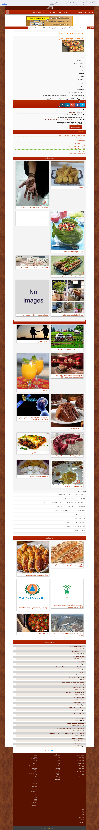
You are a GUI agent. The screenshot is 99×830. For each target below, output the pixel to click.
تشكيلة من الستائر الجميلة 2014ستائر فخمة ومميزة (73, 682)
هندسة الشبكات (34, 804)
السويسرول (82, 672)
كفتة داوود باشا (81, 140)
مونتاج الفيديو (34, 802)
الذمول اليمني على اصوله (78, 687)
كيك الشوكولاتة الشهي (75, 428)
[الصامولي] (67, 173)
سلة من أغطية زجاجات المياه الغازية (76, 708)
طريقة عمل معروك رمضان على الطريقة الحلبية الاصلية (71, 135)
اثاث (83, 814)
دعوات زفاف (34, 768)
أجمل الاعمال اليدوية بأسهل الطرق (72, 315)
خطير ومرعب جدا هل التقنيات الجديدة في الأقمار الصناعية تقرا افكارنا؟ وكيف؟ (34, 418)
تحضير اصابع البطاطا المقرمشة (77, 154)
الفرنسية (62, 120)
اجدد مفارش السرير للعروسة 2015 (77, 646)
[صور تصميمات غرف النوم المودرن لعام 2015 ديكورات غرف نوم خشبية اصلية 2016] (67, 363)
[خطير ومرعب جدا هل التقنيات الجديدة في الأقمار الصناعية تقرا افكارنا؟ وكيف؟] (33, 405)
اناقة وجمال (76, 653)
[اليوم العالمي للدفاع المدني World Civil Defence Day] (33, 592)
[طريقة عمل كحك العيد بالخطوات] (33, 467)
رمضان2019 (52, 120)
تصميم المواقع (34, 789)
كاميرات (58, 765)
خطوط (35, 776)
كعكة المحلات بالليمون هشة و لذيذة (76, 148)
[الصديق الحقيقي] (33, 332)
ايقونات (35, 771)
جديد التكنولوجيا (73, 12)
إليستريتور (35, 783)
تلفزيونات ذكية (57, 779)
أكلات (73, 120)
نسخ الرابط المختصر (75, 127)
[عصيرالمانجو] (33, 371)
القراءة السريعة (34, 788)
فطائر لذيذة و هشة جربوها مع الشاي (76, 138)
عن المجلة (82, 762)
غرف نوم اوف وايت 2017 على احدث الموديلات (34, 267)
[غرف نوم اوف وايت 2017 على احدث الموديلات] (32, 261)
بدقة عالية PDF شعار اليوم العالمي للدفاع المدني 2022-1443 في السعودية (64, 502)
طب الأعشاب (81, 773)
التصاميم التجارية (34, 760)
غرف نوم (77, 679)
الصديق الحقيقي (43, 341)
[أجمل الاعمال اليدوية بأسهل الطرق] (67, 297)
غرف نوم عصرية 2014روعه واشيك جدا (76, 677)
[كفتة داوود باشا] (33, 623)
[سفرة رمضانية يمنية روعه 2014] (67, 472)
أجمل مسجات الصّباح (80, 718)
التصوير (35, 785)
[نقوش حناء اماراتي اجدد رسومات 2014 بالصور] (32, 183)
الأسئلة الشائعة (81, 763)
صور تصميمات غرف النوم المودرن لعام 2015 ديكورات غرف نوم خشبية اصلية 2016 (69, 376)
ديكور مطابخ (81, 817)
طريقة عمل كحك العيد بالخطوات (38, 476)
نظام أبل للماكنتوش (56, 770)
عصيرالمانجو (44, 390)
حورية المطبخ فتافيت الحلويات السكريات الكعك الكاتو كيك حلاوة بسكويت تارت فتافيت (66, 733)
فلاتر (36, 797)
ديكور (77, 648)
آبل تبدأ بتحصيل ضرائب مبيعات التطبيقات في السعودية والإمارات (70, 728)
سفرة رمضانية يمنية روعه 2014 (72, 486)
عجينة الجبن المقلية (80, 143)
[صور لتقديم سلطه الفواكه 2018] (67, 230)
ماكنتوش (58, 760)
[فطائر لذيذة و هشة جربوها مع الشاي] (33, 557)
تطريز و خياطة (34, 766)
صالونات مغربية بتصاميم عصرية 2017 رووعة (69, 455)
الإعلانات (82, 766)
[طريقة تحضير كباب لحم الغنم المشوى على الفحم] (67, 265)
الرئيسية (91, 12)
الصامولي (80, 187)
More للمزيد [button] (51, 4)
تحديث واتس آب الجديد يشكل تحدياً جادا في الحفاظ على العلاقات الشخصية (69, 667)
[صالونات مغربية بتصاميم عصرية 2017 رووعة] (67, 444)
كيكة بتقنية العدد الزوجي (78, 697)
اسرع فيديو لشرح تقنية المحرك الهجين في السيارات (32, 216)
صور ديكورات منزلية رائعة (78, 744)
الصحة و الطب (47, 12)
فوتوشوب (35, 801)
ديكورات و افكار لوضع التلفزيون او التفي (75, 723)
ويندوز (59, 771)
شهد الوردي (81, 533)
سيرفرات (58, 759)
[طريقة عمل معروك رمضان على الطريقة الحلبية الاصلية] (67, 552)
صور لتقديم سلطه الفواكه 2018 (73, 251)
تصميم (33, 12)
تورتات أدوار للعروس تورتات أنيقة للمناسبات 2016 (74, 713)
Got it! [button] (4, 3)
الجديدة (66, 120)
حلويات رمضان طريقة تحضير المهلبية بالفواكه (74, 692)
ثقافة (36, 794)
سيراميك (82, 819)
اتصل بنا (82, 774)
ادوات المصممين (34, 770)
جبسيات (82, 816)
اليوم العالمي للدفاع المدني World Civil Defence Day (70, 506)
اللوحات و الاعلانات (33, 762)
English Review (81, 776)
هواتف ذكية (58, 768)
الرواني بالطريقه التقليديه (78, 703)
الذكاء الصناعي (34, 786)
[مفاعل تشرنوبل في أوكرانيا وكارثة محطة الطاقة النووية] (67, 623)
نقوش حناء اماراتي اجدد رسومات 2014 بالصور (34, 207)
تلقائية (57, 120)
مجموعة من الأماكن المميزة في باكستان (70, 349)
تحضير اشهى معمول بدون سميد (77, 146)
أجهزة (80, 12)
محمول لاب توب (57, 762)
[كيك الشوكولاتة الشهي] (67, 410)
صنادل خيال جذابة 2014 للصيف (77, 651)
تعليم (85, 12)
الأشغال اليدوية (75, 710)
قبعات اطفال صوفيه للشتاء (78, 657)
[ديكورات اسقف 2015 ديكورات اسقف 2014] (32, 297)
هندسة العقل (76, 664)
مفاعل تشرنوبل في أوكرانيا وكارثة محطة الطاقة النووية (70, 510)
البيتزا (70, 120)
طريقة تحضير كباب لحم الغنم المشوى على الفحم (68, 275)
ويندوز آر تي (58, 773)
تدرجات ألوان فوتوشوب (33, 773)
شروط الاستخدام (81, 759)
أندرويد (77, 669)
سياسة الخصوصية (80, 760)
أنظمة (65, 12)
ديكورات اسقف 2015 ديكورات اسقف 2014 (35, 315)
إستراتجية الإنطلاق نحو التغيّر (78, 739)
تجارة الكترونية (34, 791)
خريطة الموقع (81, 768)
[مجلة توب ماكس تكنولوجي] (49, 7)
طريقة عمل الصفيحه (80, 151)
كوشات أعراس (76, 715)
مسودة (47, 120)
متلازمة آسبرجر (81, 662)
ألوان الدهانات (76, 746)
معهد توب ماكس (80, 771)
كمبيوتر (58, 766)
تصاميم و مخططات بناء (32, 765)
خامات (36, 774)
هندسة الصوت (34, 805)
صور (36, 796)
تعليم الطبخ (72, 112)
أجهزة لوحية (58, 776)
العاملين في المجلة (80, 765)
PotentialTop (48, 829)
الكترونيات (58, 777)
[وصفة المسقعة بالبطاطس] (33, 442)
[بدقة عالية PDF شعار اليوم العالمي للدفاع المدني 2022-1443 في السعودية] (67, 591)
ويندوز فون (58, 774)
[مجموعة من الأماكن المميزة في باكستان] (67, 336)
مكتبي (59, 763)
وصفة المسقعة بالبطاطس (40, 452)
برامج (60, 12)
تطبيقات (55, 12)
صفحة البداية (81, 757)
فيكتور (35, 799)
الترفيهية (39, 12)
